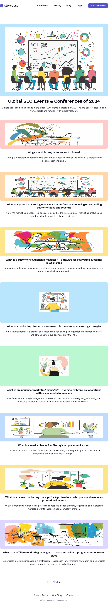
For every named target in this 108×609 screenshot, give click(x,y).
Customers (43, 5)
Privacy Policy (40, 595)
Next (57, 582)
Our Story (57, 595)
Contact (70, 595)
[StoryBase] (9, 5)
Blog (68, 5)
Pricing (57, 5)
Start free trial (98, 5)
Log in (80, 5)
